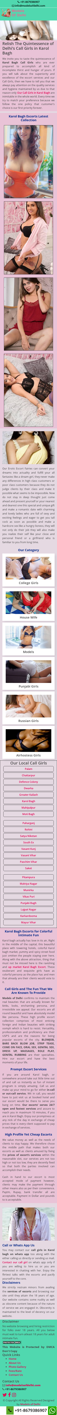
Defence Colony (28, 782)
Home (12, 1359)
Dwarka (28, 788)
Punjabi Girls (28, 686)
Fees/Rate (15, 1371)
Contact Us (16, 1375)
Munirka (28, 890)
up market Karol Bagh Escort (26, 967)
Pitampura (28, 877)
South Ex (28, 842)
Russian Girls (28, 721)
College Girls (28, 583)
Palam (28, 769)
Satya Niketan (28, 836)
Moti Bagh (28, 814)
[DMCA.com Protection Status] (11, 1342)
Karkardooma (28, 916)
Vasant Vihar (28, 855)
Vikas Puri (29, 896)
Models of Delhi (30, 1404)
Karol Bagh (28, 801)
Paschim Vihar (28, 862)
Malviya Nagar (28, 883)
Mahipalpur (28, 807)
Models (28, 652)
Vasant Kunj (28, 849)
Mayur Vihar (28, 922)
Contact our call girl (14, 1262)
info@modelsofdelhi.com (29, 5)
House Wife (28, 617)
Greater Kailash (28, 794)
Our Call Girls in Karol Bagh (33, 92)
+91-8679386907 (30, 2)
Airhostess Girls (28, 755)
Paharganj (28, 823)
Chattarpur (28, 775)
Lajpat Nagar (28, 909)
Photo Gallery (17, 1367)
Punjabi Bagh (28, 903)
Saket (28, 868)
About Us (15, 1363)
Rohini (28, 829)
